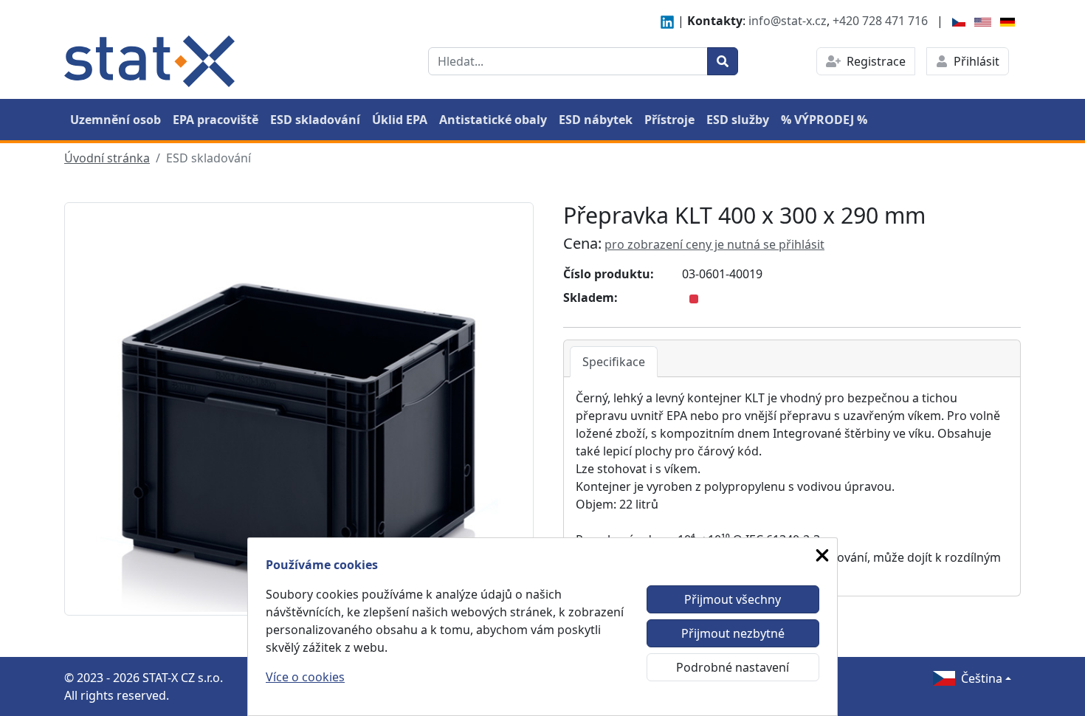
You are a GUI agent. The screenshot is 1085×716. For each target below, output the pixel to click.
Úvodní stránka (107, 158)
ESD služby (737, 119)
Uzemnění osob (115, 119)
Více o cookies (305, 677)
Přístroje (669, 119)
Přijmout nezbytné (733, 633)
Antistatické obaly (493, 119)
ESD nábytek (596, 119)
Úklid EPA (399, 119)
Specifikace (613, 362)
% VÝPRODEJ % (824, 119)
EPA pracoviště (215, 119)
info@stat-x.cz (787, 21)
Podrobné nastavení (732, 667)
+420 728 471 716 (880, 21)
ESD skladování (315, 119)
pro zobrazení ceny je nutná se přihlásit (714, 244)
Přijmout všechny (732, 599)
